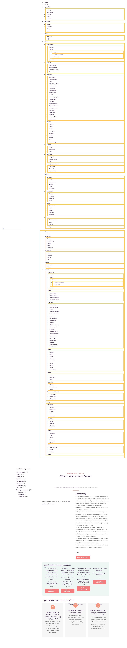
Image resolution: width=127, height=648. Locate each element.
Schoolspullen (20, 481)
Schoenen (51, 133)
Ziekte (48, 31)
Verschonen (50, 154)
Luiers (50, 161)
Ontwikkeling (50, 12)
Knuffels (51, 94)
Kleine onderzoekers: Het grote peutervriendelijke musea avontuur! (98, 613)
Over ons (46, 4)
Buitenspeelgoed (53, 79)
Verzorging (49, 18)
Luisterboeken (52, 65)
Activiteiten (49, 36)
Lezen (50, 222)
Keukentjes (52, 88)
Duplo (50, 81)
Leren (48, 217)
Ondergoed (52, 131)
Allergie (49, 28)
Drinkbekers (52, 166)
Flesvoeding (52, 168)
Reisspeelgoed (52, 99)
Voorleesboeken (53, 67)
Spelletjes (51, 114)
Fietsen (51, 147)
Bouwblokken (52, 77)
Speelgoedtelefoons (54, 105)
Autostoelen (52, 149)
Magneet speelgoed (54, 97)
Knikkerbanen (52, 92)
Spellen (51, 210)
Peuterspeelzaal (53, 220)
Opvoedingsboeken (54, 72)
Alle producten (20, 472)
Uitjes (48, 39)
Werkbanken (52, 119)
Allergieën (51, 198)
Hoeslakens (56, 57)
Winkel (46, 41)
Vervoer (49, 144)
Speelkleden (52, 112)
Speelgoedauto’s (53, 103)
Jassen (51, 126)
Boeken (49, 62)
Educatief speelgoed (54, 83)
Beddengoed (54, 52)
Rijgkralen (51, 101)
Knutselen (51, 212)
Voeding (49, 10)
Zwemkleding (52, 142)
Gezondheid (47, 21)
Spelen (46, 33)
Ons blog (46, 174)
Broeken (51, 124)
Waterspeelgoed (53, 116)
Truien (50, 139)
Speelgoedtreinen (53, 108)
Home (46, 2)
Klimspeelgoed (52, 90)
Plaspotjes (51, 157)
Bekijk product (83, 557)
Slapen (48, 24)
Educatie (51, 224)
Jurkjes (51, 128)
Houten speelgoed (53, 86)
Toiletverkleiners (53, 159)
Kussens (51, 60)
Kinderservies (52, 171)
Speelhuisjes (52, 110)
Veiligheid (49, 26)
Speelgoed (49, 74)
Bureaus (51, 47)
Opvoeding (47, 7)
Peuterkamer (50, 44)
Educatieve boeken (53, 69)
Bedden (51, 49)
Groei (48, 16)
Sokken (51, 137)
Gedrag (49, 14)
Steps (50, 151)
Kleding (49, 121)
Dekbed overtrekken (58, 54)
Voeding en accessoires (53, 164)
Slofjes (50, 135)
